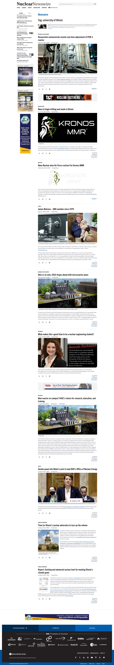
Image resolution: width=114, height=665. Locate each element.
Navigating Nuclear (94, 653)
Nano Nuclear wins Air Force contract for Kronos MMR (61, 165)
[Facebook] (76, 657)
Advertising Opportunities (83, 653)
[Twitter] (80, 657)
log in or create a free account (94, 155)
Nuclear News (55, 42)
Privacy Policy (83, 663)
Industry (40, 162)
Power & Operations (42, 522)
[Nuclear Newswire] (100, 657)
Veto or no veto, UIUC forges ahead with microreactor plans (63, 274)
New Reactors (41, 106)
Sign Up (30, 7)
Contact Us (102, 653)
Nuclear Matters (69, 595)
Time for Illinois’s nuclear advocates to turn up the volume (62, 525)
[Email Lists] (104, 657)
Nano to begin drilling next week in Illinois (56, 109)
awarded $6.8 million (63, 148)
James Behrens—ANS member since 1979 (56, 208)
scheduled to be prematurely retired (85, 537)
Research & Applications (43, 34)
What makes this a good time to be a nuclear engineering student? (66, 334)
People (39, 206)
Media (103, 663)
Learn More (50, 28)
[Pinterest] (96, 657)
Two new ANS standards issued (22, 60)
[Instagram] (88, 657)
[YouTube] (92, 657)
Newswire (43, 14)
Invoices (98, 663)
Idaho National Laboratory (63, 79)
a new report (77, 578)
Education (40, 331)
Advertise (44, 7)
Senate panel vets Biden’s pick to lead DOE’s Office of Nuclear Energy (67, 468)
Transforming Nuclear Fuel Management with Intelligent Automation (22, 34)
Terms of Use (91, 663)
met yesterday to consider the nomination (74, 506)
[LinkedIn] (84, 657)
